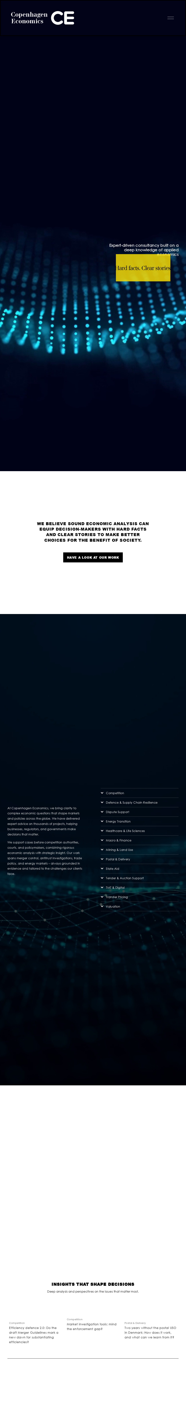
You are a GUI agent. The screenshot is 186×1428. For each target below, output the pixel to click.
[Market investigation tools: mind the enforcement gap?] (94, 1311)
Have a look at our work (93, 557)
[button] (172, 1303)
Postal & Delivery (135, 1323)
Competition (17, 1323)
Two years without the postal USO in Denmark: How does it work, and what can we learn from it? (150, 1332)
